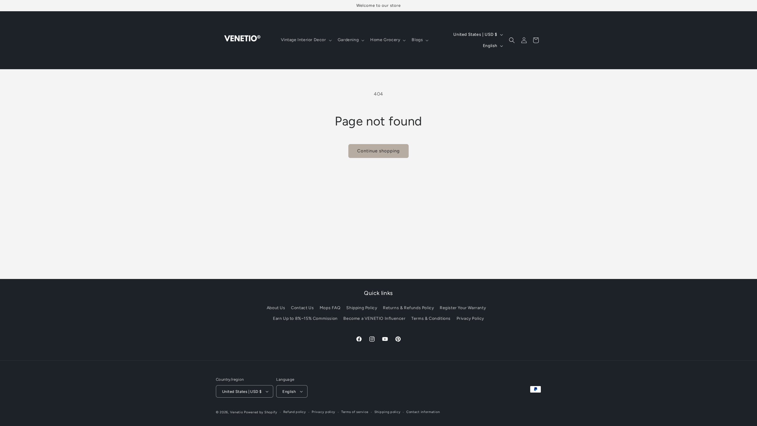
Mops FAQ (330, 307)
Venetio (236, 412)
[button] (305, 40)
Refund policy (294, 412)
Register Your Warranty (463, 307)
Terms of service (354, 412)
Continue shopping (378, 151)
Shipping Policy (361, 307)
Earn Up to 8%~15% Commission (305, 318)
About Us (276, 307)
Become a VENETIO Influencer (374, 318)
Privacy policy (323, 412)
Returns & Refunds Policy (408, 307)
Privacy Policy (470, 318)
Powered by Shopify (260, 412)
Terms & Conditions (431, 318)
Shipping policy (387, 412)
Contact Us (302, 307)
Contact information (423, 412)
